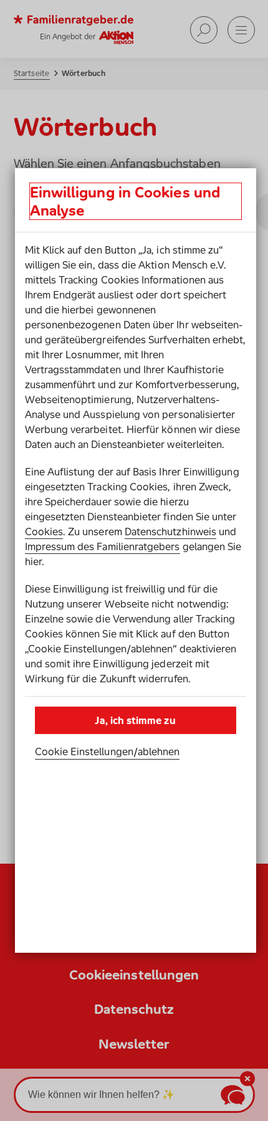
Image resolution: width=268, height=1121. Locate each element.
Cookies (44, 531)
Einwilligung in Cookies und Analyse (125, 201)
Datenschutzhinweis (170, 531)
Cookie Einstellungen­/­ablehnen (107, 751)
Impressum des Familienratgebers (102, 546)
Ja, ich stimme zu (135, 720)
